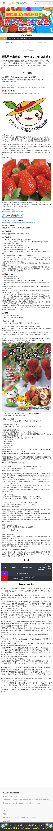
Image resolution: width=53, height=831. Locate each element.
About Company (10, 796)
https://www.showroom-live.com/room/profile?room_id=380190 (23, 87)
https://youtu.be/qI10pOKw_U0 (12, 217)
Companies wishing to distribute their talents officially (26, 800)
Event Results (44, 42)
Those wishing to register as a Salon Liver (21, 803)
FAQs (5, 814)
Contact (6, 821)
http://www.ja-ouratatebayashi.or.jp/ (14, 211)
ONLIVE (26, 42)
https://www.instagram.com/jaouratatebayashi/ (18, 222)
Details (9, 42)
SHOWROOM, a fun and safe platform (20, 817)
